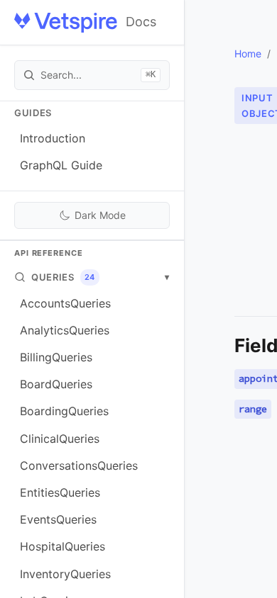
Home (247, 53)
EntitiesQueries (60, 492)
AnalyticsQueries (64, 330)
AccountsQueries (65, 303)
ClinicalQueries (59, 438)
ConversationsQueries (79, 465)
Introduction (52, 138)
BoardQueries (56, 384)
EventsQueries (58, 519)
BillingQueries (56, 357)
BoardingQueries (64, 411)
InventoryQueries (65, 574)
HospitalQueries (62, 546)
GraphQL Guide (61, 165)
